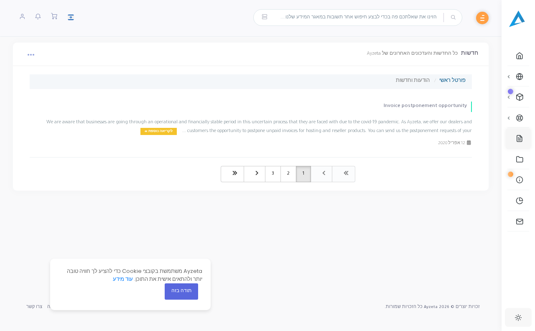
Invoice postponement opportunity (425, 106)
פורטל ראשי (452, 81)
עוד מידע (123, 279)
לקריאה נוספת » (159, 131)
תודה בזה (181, 291)
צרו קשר (34, 307)
